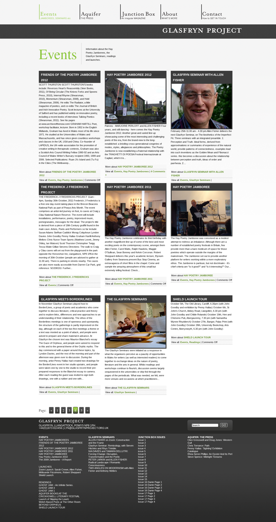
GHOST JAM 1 (47, 490)
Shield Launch (46, 475)
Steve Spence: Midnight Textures (205, 457)
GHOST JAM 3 (47, 488)
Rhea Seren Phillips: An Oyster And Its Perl (210, 454)
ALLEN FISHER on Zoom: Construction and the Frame (109, 441)
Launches (45, 466)
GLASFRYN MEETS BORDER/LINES (66, 299)
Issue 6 (142, 454)
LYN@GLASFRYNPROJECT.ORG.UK (86, 428)
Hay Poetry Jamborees (70, 180)
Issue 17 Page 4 (146, 501)
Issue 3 (142, 445)
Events (59, 13)
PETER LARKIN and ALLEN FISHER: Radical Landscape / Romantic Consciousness (107, 462)
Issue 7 (142, 457)
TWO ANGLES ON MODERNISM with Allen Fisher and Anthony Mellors (111, 469)
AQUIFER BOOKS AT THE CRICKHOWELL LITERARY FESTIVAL (59, 495)
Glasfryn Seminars (199, 180)
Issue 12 (142, 471)
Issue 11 (142, 468)
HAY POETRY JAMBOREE (191, 187)
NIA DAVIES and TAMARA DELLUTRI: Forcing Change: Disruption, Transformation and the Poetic (108, 454)
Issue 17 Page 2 (146, 496)
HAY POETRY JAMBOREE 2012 (129, 74)
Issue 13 (142, 473)
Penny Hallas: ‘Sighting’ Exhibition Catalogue (205, 449)
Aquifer (99, 13)
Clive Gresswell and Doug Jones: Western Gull (210, 441)
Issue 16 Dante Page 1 (150, 482)
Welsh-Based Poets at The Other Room (59, 502)
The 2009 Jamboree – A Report (55, 459)
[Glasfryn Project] (202, 31)
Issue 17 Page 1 (146, 493)
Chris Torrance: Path (198, 445)
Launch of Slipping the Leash (54, 499)
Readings (194, 342)
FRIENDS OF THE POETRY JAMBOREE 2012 (69, 77)
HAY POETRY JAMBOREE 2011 (129, 187)
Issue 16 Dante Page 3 (150, 487)
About (180, 13)
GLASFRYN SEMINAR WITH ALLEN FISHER (198, 77)
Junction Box (140, 13)
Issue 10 (142, 465)
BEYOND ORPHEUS (50, 504)
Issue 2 (142, 442)
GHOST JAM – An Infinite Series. (56, 485)
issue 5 (142, 451)
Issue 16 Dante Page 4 (150, 490)
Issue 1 (142, 440)
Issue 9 (142, 462)
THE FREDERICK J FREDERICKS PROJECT (64, 189)
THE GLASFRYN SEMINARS (127, 299)
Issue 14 (142, 476)
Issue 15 (142, 479)
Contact (221, 13)
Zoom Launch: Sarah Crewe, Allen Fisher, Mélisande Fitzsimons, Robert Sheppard (60, 471)
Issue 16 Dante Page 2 (150, 485)
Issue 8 (142, 459)
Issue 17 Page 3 (146, 499)
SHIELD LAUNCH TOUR (190, 299)
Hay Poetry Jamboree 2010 (53, 457)
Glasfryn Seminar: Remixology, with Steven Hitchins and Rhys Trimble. (110, 447)
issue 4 (142, 448)
